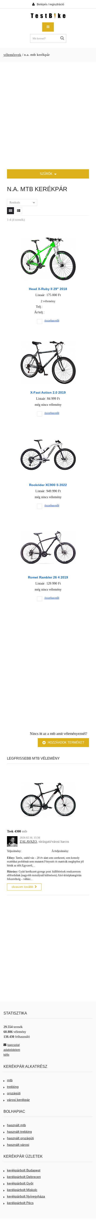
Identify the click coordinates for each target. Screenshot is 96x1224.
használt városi (18, 1144)
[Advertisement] (48, 116)
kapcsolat (13, 1045)
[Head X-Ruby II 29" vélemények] (48, 237)
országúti (14, 1093)
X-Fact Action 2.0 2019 (48, 392)
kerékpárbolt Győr (20, 1183)
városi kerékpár (18, 1100)
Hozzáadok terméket (65, 742)
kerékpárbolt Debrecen (24, 1177)
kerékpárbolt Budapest (23, 1170)
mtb (10, 1080)
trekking (13, 1087)
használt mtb (16, 1125)
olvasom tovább (22, 887)
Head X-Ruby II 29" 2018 (48, 289)
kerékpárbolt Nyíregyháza (26, 1196)
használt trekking (19, 1131)
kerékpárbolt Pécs (20, 1203)
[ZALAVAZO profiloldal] (12, 838)
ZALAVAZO (28, 841)
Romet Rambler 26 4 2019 (48, 577)
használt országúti (20, 1138)
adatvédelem (11, 1050)
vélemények (12, 55)
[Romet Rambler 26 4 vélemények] (48, 526)
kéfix (6, 1054)
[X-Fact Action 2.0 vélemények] (48, 341)
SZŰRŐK (46, 174)
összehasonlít (52, 320)
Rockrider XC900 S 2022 (48, 485)
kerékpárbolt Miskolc (22, 1190)
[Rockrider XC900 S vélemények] (48, 433)
